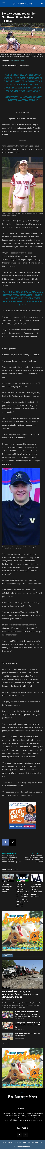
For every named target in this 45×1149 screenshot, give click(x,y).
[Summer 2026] (22, 931)
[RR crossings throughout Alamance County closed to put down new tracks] (22, 974)
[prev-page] (3, 1043)
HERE (40, 1120)
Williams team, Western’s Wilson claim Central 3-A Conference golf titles (34, 858)
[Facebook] (5, 842)
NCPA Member (7, 1143)
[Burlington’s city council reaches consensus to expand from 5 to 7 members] (7, 1025)
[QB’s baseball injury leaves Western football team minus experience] (37, 878)
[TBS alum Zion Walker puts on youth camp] (8, 878)
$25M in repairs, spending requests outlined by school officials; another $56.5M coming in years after (11, 859)
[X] (12, 842)
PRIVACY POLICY (37, 1143)
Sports (19, 881)
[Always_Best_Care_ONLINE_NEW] (22, 815)
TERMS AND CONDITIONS (22, 1143)
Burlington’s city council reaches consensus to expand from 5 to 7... (28, 1025)
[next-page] (7, 1043)
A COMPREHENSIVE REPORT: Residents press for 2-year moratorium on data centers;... (27, 1014)
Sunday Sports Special (17, 61)
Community (6, 987)
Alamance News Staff (10, 65)
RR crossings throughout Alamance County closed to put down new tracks (20, 994)
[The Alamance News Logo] (22, 3)
